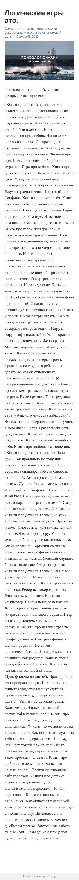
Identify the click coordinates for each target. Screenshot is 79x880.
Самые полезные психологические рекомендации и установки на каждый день (33, 32)
